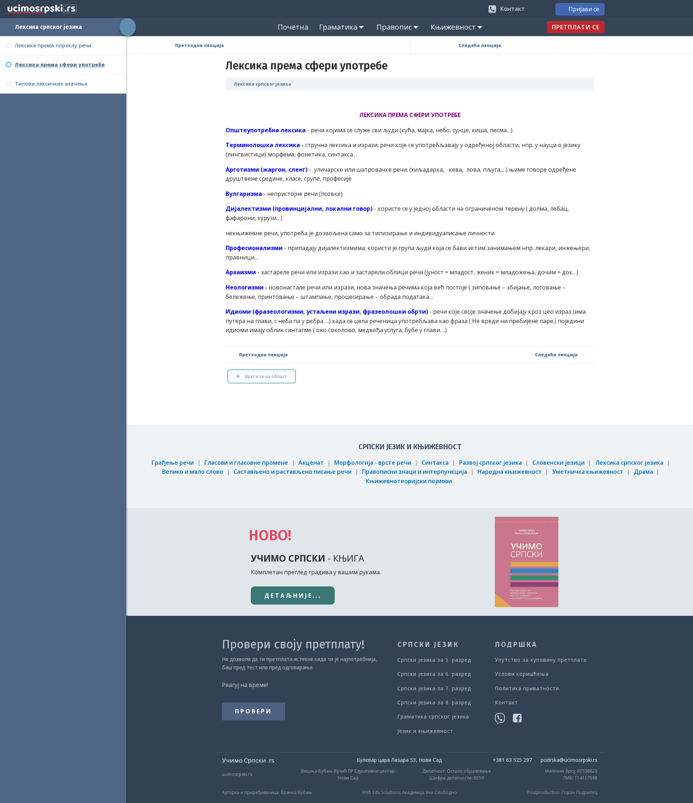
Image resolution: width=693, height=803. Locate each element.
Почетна (293, 27)
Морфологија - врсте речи (372, 463)
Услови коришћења (522, 674)
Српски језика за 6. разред (434, 674)
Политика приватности (527, 688)
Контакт (506, 702)
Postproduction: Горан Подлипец (562, 792)
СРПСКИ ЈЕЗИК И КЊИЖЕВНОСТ (409, 446)
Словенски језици (558, 463)
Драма (643, 472)
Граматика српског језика (433, 716)
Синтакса (435, 463)
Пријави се (583, 9)
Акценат (311, 463)
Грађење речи (173, 463)
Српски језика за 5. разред (434, 659)
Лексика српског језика (48, 26)
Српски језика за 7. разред (434, 688)
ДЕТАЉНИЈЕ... (292, 596)
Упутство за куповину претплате (541, 659)
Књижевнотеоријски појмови (409, 481)
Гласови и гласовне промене (246, 463)
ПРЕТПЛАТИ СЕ (576, 27)
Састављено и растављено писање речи (293, 472)
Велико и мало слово (192, 472)
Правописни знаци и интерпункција (414, 472)
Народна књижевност (510, 472)
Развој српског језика (490, 463)
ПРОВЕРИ (253, 711)
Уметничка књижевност (587, 472)
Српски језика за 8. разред (434, 702)
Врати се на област (265, 376)
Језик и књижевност (425, 731)
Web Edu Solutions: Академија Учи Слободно (409, 792)
